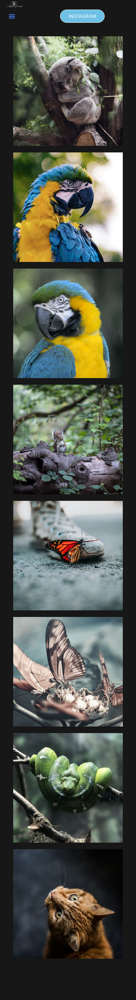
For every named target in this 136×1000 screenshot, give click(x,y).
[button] (12, 16)
